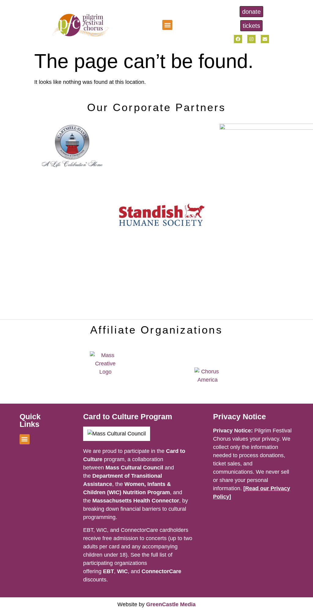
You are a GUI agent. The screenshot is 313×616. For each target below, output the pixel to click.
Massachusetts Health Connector (135, 501)
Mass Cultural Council (134, 468)
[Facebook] (238, 39)
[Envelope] (265, 39)
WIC (122, 571)
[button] (167, 25)
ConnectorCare (161, 571)
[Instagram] (251, 39)
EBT (108, 571)
